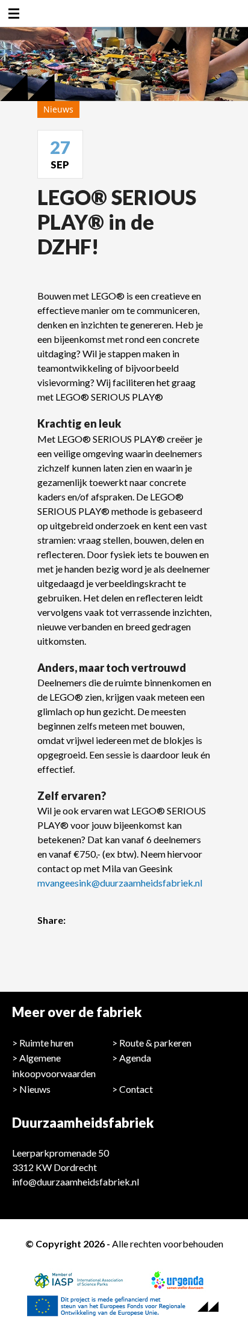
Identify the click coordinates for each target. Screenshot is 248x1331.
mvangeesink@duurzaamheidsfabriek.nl (119, 882)
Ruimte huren (46, 1042)
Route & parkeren (155, 1042)
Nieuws (35, 1089)
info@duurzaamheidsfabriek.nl (75, 1181)
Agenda (135, 1057)
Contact (136, 1089)
